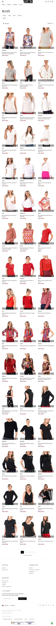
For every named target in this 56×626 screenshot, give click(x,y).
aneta (21, 115)
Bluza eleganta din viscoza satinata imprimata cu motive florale (27, 379)
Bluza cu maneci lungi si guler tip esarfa (44, 183)
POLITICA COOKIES (18, 619)
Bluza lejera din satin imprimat (44, 313)
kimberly (22, 180)
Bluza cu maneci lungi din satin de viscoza (45, 281)
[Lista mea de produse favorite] (50, 1)
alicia (3, 474)
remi (3, 408)
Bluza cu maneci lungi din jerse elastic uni (10, 509)
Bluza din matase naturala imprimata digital (9, 346)
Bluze (14, 15)
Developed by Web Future (6, 616)
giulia (21, 408)
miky (21, 50)
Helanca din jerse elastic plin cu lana (27, 150)
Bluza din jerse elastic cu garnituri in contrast (9, 183)
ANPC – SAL (31, 619)
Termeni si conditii (7, 619)
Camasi (4, 18)
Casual (4, 15)
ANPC (26, 619)
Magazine (4, 582)
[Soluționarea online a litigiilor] (29, 623)
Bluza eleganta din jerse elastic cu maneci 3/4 (45, 151)
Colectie (9, 4)
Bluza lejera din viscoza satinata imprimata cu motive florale (44, 379)
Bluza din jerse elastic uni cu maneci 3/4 (27, 314)
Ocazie (9, 15)
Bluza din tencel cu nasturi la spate (27, 410)
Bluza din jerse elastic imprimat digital (46, 345)
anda (39, 213)
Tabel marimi (5, 569)
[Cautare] (45, 1)
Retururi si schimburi (34, 569)
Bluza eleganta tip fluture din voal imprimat (45, 216)
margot (4, 376)
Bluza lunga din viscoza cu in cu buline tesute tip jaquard (10, 411)
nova (39, 278)
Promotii (15, 4)
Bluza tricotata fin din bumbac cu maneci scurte (27, 183)
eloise (21, 311)
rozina (22, 376)
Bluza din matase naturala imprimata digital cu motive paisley (27, 53)
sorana (4, 50)
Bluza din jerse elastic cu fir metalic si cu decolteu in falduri (9, 248)
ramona (40, 148)
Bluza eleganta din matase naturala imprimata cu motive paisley (9, 53)
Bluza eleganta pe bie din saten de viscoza (9, 118)
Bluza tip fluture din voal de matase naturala (45, 509)
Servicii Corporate (6, 586)
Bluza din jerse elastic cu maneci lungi (28, 345)
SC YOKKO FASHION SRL (11, 610)
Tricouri (19, 15)
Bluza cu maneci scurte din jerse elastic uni (44, 248)
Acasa (3, 4)
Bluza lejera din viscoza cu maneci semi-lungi (27, 216)
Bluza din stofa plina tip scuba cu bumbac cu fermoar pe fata (44, 118)
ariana (40, 343)
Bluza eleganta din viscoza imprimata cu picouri (10, 85)
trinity (22, 148)
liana (39, 50)
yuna (3, 180)
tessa (21, 343)
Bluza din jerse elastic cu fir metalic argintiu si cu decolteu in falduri (27, 118)
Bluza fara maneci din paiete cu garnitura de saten (26, 85)
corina (40, 180)
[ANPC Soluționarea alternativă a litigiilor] (17, 623)
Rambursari (32, 571)
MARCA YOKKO (5, 580)
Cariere (4, 584)
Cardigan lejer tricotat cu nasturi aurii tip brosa (46, 85)
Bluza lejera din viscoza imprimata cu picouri (45, 53)
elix (3, 115)
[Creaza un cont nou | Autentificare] (48, 1)
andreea (40, 115)
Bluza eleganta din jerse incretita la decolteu (9, 379)
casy (21, 83)
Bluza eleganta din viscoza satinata (9, 476)
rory (39, 83)
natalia (40, 311)
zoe (3, 148)
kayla (3, 83)
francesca (23, 213)
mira (39, 246)
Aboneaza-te (22, 598)
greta (21, 246)
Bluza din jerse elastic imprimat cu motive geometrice (27, 248)
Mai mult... (31, 573)
